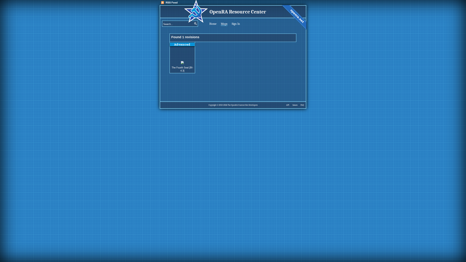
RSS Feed (172, 2)
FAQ (302, 105)
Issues (295, 105)
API (287, 105)
